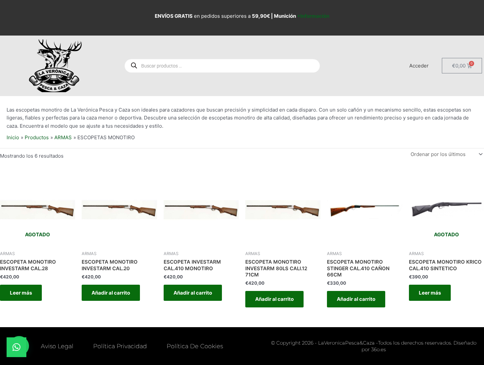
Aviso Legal (57, 346)
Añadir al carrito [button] (111, 293)
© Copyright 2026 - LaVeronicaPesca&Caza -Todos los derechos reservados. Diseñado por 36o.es (373, 346)
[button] (16, 347)
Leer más (21, 293)
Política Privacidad (120, 346)
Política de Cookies (195, 346)
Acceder (419, 66)
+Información (313, 16)
